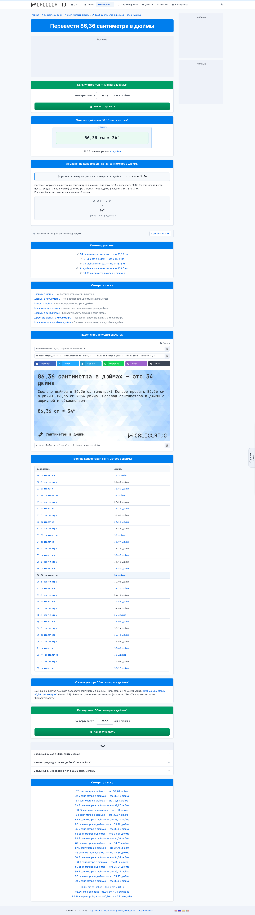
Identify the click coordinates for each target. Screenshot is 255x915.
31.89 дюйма (121, 489)
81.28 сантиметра (47, 495)
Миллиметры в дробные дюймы (52, 322)
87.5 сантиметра (47, 595)
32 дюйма (119, 495)
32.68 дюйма (121, 522)
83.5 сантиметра (47, 528)
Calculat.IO (71, 910)
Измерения (104, 4)
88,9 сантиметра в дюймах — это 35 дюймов (102, 862)
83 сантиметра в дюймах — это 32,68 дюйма (102, 800)
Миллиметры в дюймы (47, 308)
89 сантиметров (46, 621)
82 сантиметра (45, 508)
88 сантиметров (46, 602)
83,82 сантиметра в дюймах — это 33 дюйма (102, 810)
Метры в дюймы (43, 303)
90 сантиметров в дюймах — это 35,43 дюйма (102, 876)
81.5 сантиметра (47, 502)
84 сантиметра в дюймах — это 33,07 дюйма (102, 814)
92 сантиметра (45, 668)
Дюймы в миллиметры (47, 298)
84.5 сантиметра (47, 548)
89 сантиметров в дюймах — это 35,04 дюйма (102, 866)
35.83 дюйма (121, 648)
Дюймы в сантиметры (47, 312)
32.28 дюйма (121, 508)
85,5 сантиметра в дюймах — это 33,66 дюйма (102, 828)
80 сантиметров (46, 475)
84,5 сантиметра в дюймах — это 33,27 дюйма (102, 819)
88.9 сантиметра (47, 615)
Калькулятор (181, 4)
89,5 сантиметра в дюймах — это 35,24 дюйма (102, 871)
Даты (77, 4)
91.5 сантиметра (47, 661)
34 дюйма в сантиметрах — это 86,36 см (104, 254)
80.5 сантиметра (47, 482)
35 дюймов (120, 615)
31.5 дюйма (121, 475)
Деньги (149, 4)
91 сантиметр (45, 648)
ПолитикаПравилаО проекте (119, 910)
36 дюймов (120, 655)
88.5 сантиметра (47, 608)
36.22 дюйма (121, 668)
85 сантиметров (46, 555)
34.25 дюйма (121, 588)
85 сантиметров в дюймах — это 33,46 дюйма (102, 824)
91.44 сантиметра (47, 655)
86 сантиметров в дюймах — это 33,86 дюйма (102, 833)
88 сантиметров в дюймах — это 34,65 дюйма (102, 852)
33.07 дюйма (121, 542)
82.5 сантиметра (47, 515)
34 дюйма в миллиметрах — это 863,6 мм (103, 268)
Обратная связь (251, 457)
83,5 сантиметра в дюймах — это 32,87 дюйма (102, 805)
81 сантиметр (45, 489)
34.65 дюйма (121, 602)
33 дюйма (119, 535)
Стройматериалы (129, 4)
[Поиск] (221, 4)
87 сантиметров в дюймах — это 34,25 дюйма (102, 843)
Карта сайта (96, 910)
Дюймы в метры (43, 293)
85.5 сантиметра (47, 562)
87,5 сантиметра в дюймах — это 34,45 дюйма (102, 847)
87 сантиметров (46, 588)
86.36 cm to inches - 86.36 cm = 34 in (102, 886)
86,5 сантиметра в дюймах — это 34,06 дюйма (102, 838)
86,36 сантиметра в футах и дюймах (104, 273)
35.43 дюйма (121, 635)
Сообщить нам (158, 233)
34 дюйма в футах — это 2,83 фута (104, 258)
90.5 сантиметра (47, 641)
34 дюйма (115, 151)
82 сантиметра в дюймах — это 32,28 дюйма (102, 791)
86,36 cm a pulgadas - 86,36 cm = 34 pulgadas (102, 891)
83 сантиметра (45, 522)
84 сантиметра (45, 542)
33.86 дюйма (121, 568)
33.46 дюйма (121, 555)
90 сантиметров (46, 635)
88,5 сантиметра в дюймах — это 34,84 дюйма (102, 857)
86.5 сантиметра (47, 582)
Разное (163, 4)
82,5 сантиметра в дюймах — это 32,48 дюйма (102, 795)
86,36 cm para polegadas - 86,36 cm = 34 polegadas (102, 896)
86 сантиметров (46, 568)
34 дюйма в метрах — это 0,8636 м (104, 263)
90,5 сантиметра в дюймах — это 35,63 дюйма (102, 880)
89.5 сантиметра (47, 628)
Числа (91, 4)
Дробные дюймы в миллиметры (52, 317)
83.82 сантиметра (47, 535)
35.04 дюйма (121, 621)
